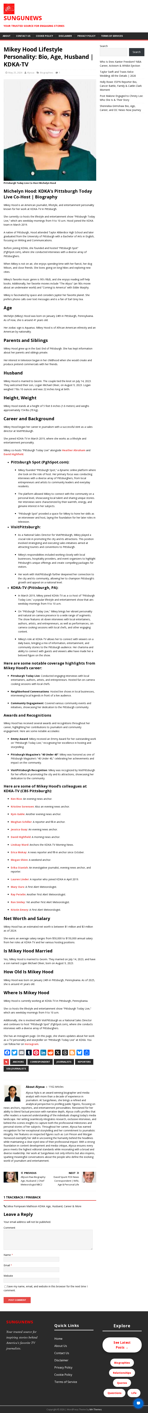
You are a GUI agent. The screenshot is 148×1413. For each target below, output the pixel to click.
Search (104, 46)
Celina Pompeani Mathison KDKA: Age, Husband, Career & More (43, 1206)
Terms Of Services (112, 35)
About (6, 35)
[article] (50, 715)
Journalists (63, 1061)
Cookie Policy (44, 35)
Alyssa (30, 72)
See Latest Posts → (122, 1344)
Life (133, 1393)
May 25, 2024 (15, 72)
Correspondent (40, 1061)
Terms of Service (65, 1382)
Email (7, 1265)
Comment (9, 1227)
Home (58, 1339)
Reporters (84, 1061)
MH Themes (96, 1409)
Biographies (46, 72)
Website (8, 1275)
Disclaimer (65, 35)
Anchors (18, 1061)
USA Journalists (16, 1068)
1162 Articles (56, 1086)
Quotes (122, 1383)
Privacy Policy (86, 35)
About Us (60, 1346)
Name (8, 1255)
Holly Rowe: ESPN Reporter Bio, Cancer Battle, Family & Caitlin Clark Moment (121, 86)
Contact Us (23, 35)
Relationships (122, 1372)
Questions (114, 1393)
